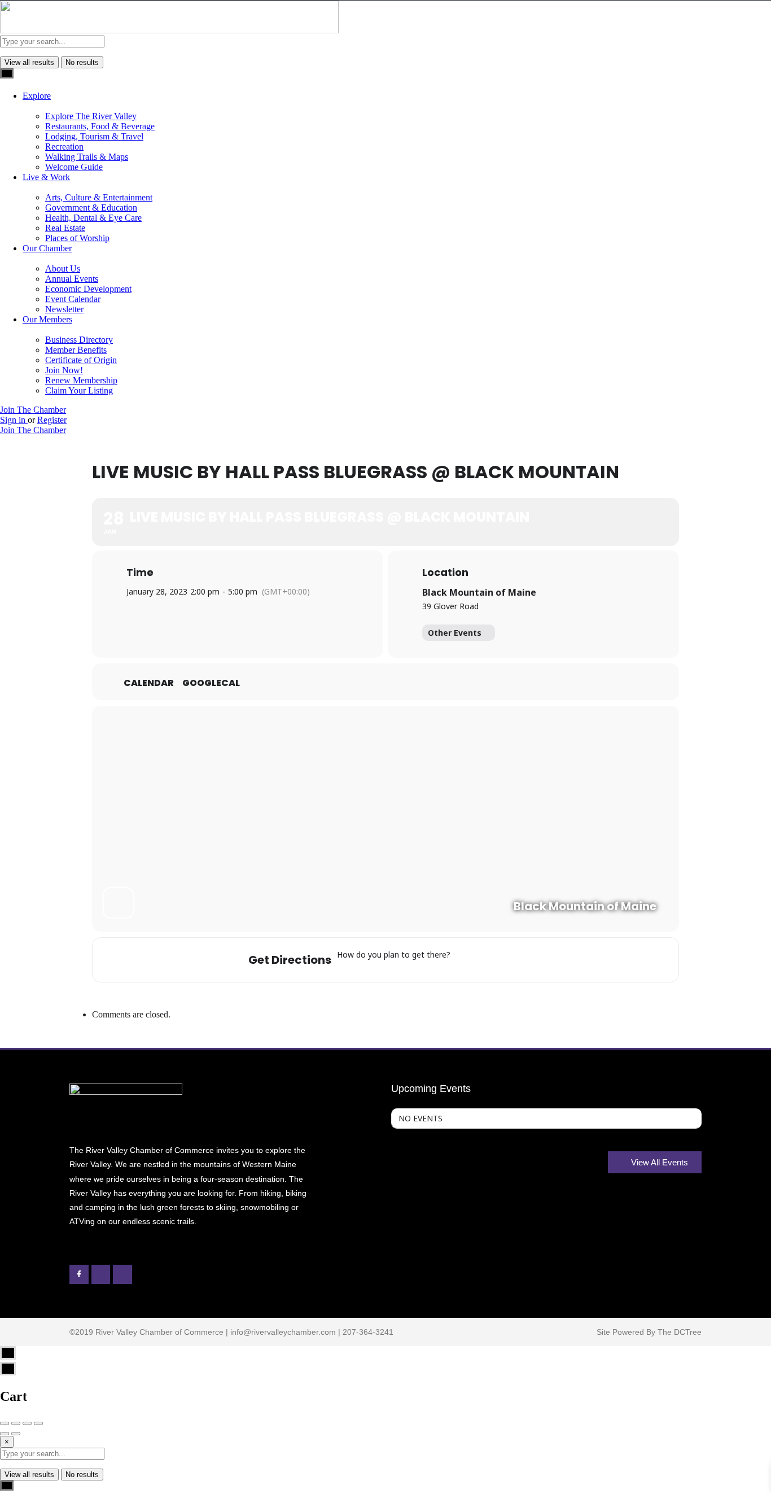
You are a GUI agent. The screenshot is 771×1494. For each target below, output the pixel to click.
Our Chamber (47, 248)
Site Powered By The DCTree (649, 1331)
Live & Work (46, 177)
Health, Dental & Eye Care (93, 217)
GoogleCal (211, 683)
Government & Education (91, 207)
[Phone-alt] (122, 1274)
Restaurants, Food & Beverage (100, 126)
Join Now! (64, 370)
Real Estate (65, 228)
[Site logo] (169, 30)
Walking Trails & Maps (86, 156)
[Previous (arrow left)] (4, 1433)
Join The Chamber (33, 409)
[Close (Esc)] (4, 1423)
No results (82, 62)
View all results (29, 62)
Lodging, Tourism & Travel (94, 136)
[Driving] (479, 960)
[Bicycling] (534, 960)
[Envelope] (101, 1274)
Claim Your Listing (79, 390)
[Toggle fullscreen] (27, 1423)
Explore (37, 96)
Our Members (47, 319)
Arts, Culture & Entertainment (98, 197)
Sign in (14, 420)
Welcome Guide (74, 167)
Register (52, 420)
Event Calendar (72, 299)
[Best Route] (461, 960)
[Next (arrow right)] (15, 1433)
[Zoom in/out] (38, 1423)
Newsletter (64, 309)
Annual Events (71, 278)
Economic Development (88, 289)
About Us (62, 268)
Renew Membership (81, 380)
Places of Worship (77, 238)
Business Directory (79, 339)
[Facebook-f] (79, 1274)
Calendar (149, 683)
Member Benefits (76, 350)
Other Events (454, 632)
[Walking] (519, 960)
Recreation (64, 146)
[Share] (15, 1423)
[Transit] (501, 960)
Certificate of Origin (81, 360)
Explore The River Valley (91, 116)
